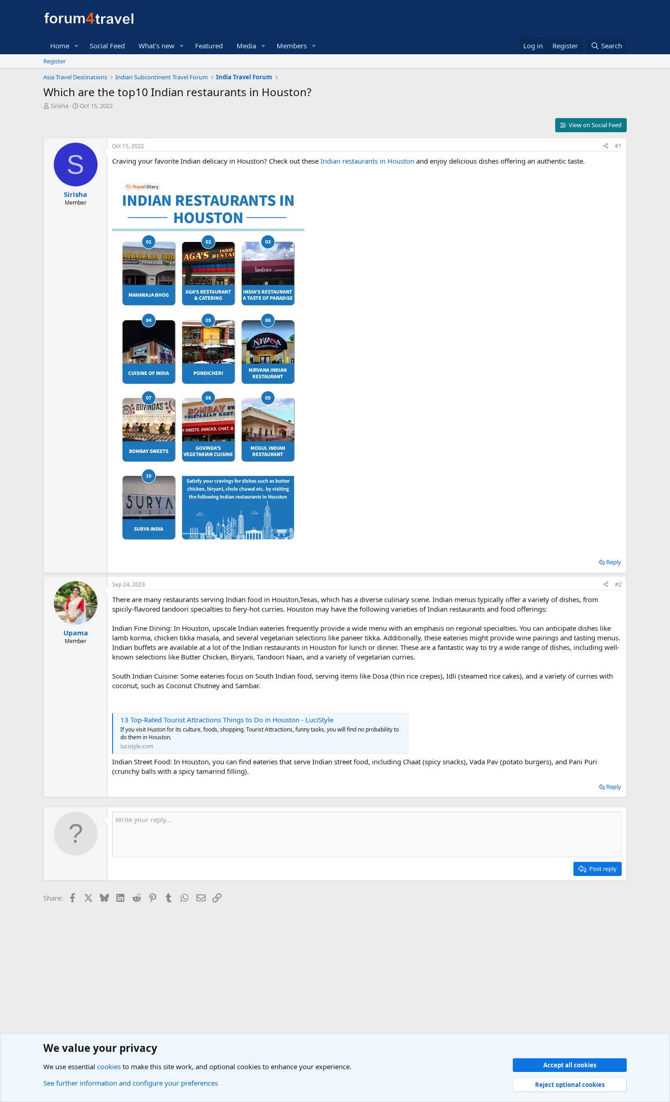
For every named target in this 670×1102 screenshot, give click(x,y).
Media (246, 45)
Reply (613, 562)
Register (54, 61)
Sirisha (59, 106)
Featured (209, 45)
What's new (157, 45)
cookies (109, 1066)
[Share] (606, 146)
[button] (76, 45)
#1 (618, 146)
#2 (618, 584)
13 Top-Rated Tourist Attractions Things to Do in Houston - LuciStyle (226, 719)
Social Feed (107, 45)
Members (292, 45)
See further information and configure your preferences (130, 1082)
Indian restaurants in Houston (366, 160)
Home (59, 45)
